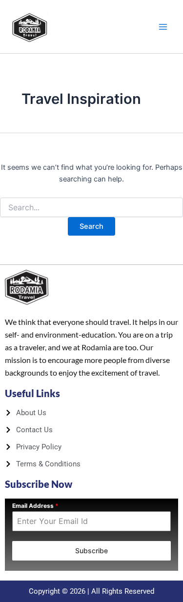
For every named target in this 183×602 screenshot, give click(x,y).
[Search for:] (91, 207)
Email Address (35, 505)
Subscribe (91, 550)
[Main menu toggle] (163, 27)
